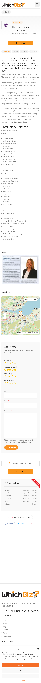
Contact (5, 630)
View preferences (20, 676)
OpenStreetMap (27, 332)
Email (6, 401)
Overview (6, 51)
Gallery (15, 51)
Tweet (22, 523)
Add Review (35, 51)
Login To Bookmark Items (22, 517)
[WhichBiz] (13, 4)
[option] (20, 269)
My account (7, 636)
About (5, 623)
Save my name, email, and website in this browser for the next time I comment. (19, 441)
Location (24, 51)
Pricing (5, 633)
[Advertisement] (20, 556)
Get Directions (31, 299)
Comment (8, 411)
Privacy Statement (20, 680)
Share (11, 523)
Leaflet (19, 332)
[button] (38, 649)
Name (6, 391)
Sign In (7, 12)
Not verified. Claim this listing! (21, 463)
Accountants (17, 22)
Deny (20, 670)
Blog (4, 627)
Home (5, 620)
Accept (20, 665)
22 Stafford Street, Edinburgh (25, 33)
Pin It (32, 523)
